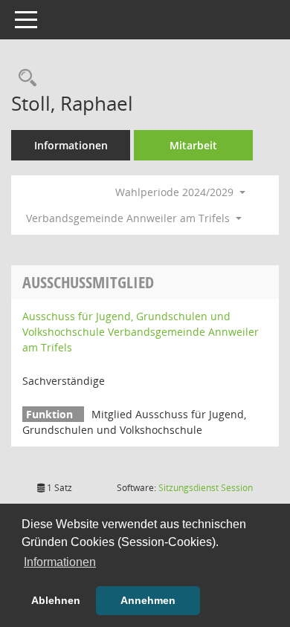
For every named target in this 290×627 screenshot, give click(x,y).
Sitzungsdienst (205, 487)
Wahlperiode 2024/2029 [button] (175, 192)
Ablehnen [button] (55, 600)
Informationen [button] (60, 562)
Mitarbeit (193, 145)
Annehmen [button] (147, 600)
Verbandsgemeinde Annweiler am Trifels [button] (129, 218)
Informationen (71, 145)
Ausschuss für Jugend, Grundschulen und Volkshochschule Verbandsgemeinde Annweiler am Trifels (140, 331)
